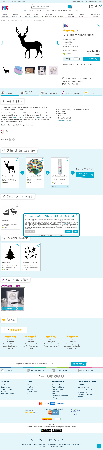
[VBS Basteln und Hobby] (5, 8)
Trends (38, 10)
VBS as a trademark (6, 389)
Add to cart (89, 59)
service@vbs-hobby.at (88, 390)
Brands (71, 10)
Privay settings (30, 231)
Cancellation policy (57, 389)
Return (54, 393)
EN (101, 1)
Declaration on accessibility (60, 396)
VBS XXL (31, 10)
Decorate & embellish (20, 20)
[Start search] (70, 6)
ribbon (37, 117)
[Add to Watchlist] (98, 26)
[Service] (88, 6)
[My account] (96, 6)
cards (19, 117)
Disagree (68, 231)
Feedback (80, 396)
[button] (2, 43)
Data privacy (41, 235)
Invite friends (30, 387)
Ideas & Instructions (59, 10)
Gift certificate (31, 385)
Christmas (15, 117)
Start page (3, 20)
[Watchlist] (92, 6)
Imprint (50, 235)
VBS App (54, 398)
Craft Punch (29, 20)
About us (3, 385)
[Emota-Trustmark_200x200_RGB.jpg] (75, 411)
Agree (75, 231)
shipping (98, 54)
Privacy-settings (56, 391)
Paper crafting (10, 20)
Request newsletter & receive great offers (31, 364)
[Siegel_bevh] (53, 412)
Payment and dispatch (58, 387)
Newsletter (30, 389)
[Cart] (100, 6)
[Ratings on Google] (29, 411)
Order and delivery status (85, 394)
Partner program (6, 387)
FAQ (28, 393)
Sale (77, 10)
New (25, 10)
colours (5, 125)
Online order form (57, 385)
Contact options (82, 392)
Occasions (46, 10)
